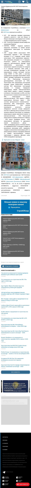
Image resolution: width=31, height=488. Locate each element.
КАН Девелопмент (17, 177)
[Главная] (8, 2)
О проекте (5, 443)
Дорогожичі (9, 181)
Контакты (5, 437)
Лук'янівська (17, 181)
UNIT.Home (6, 32)
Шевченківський (25, 179)
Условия (5, 449)
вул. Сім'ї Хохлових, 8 (7, 179)
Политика (5, 446)
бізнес (28, 181)
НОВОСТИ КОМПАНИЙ (8, 270)
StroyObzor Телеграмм (9, 471)
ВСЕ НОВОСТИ (15, 372)
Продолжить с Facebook (11, 266)
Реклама (5, 440)
